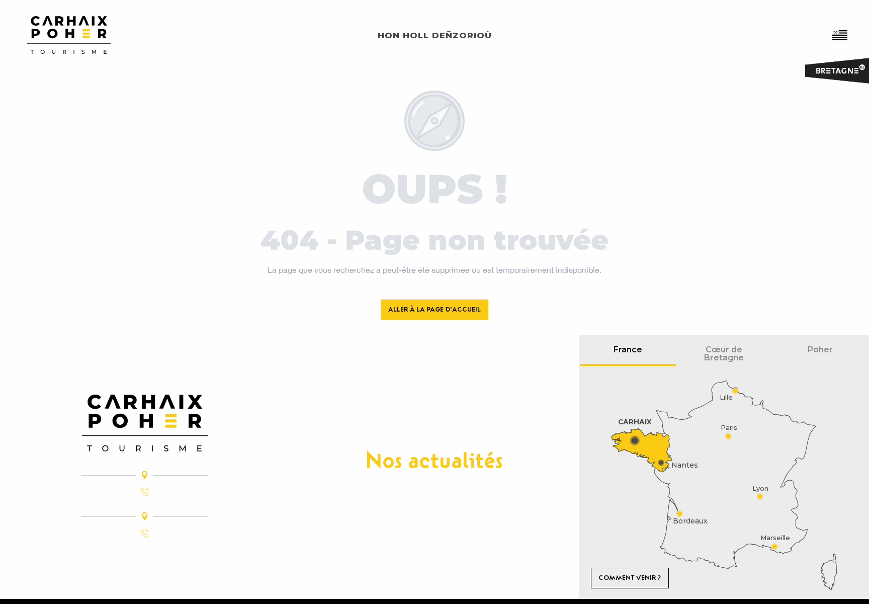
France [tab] (628, 349)
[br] (840, 35)
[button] (840, 35)
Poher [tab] (820, 349)
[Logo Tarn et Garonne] (145, 423)
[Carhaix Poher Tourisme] (69, 35)
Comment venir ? (629, 577)
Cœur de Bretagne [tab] (724, 353)
